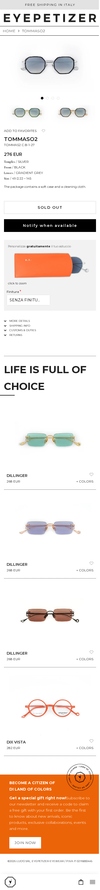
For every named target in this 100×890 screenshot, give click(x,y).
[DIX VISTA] (50, 706)
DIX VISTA (16, 742)
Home (9, 30)
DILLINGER (17, 475)
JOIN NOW (25, 842)
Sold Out (50, 207)
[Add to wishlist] (43, 131)
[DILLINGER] (50, 439)
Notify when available (50, 225)
